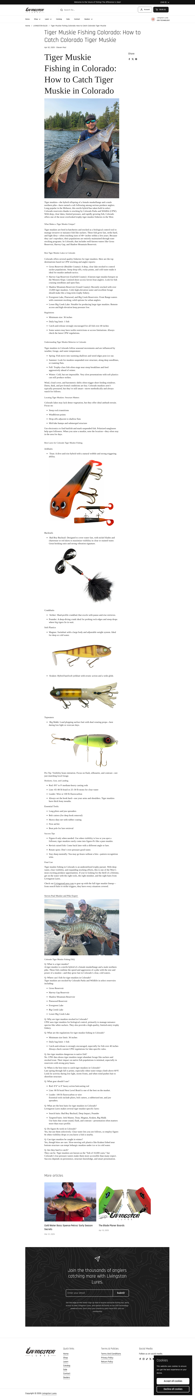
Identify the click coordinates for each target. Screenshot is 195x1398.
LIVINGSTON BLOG (40, 26)
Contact (66, 1373)
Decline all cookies (173, 1389)
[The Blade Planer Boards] (125, 1201)
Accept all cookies (173, 1381)
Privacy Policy (107, 1357)
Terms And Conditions (111, 1353)
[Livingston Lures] (34, 10)
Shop (65, 1357)
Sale (65, 1369)
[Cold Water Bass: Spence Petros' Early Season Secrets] (70, 1201)
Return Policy (107, 1361)
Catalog (66, 1365)
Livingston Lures (49, 1393)
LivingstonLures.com (64, 883)
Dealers (66, 1377)
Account (147, 9)
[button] (161, 9)
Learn (65, 1361)
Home (27, 26)
